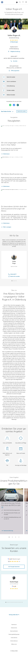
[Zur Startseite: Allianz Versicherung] (2, 2)
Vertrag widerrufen (13, 614)
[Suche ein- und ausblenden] (20, 2)
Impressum (14, 624)
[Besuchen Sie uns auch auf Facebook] (14, 105)
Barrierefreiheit (14, 631)
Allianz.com (14, 644)
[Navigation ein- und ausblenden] (26, 2)
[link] (8, 86)
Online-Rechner (14, 641)
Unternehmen (14, 637)
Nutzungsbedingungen (14, 634)
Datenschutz (14, 627)
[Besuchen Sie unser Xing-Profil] (18, 105)
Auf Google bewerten (14, 566)
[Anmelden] (23, 2)
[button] (14, 29)
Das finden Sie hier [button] (6, 111)
